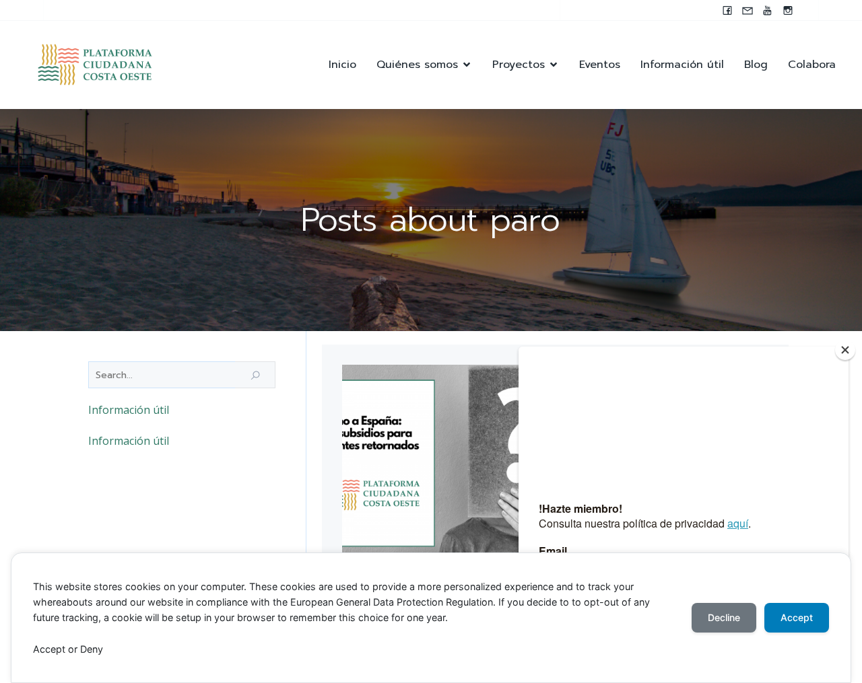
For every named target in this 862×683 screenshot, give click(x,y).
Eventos (599, 65)
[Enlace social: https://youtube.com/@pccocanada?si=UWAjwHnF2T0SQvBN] (768, 10)
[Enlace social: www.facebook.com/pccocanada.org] (727, 10)
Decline (724, 617)
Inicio (342, 65)
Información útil (682, 65)
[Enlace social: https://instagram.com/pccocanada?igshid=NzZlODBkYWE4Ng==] (788, 10)
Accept (797, 617)
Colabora (812, 65)
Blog (756, 65)
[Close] (845, 350)
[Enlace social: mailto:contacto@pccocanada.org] (747, 10)
